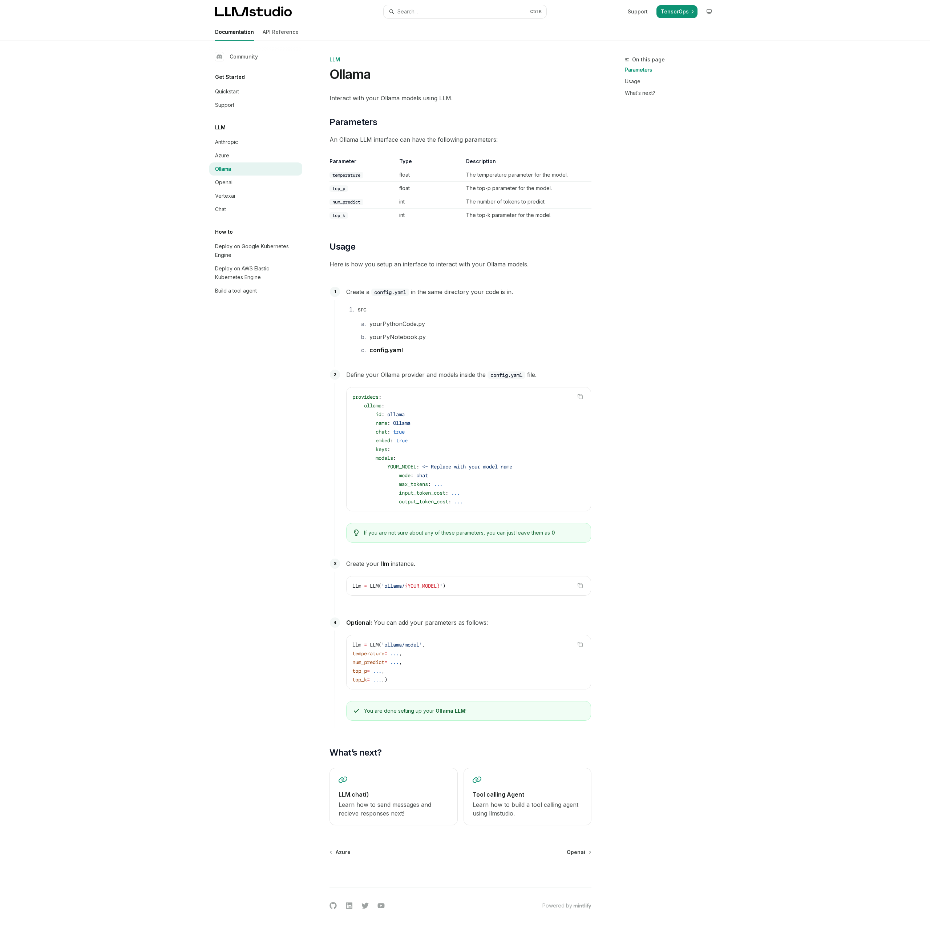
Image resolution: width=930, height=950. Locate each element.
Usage (632, 81)
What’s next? (640, 93)
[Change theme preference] (709, 11)
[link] (393, 796)
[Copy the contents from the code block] (580, 396)
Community (244, 56)
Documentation (234, 32)
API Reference (281, 32)
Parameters (638, 70)
